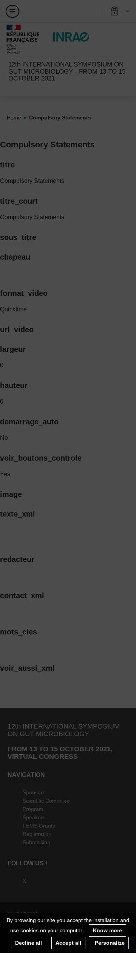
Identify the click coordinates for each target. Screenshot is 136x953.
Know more (107, 930)
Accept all (68, 943)
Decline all (28, 943)
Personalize (110, 943)
